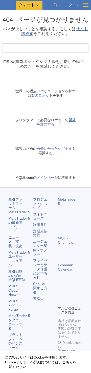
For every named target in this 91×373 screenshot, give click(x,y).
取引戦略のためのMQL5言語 (16, 275)
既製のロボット (40, 95)
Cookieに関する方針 (40, 288)
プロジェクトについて (40, 203)
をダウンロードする (19, 322)
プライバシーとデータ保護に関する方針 (40, 268)
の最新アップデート (19, 224)
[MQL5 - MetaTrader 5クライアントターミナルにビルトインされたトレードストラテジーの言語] (8, 5)
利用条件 (40, 225)
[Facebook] (61, 293)
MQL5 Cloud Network (14, 290)
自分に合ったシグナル (54, 149)
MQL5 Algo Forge (13, 305)
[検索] (56, 5)
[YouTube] (61, 301)
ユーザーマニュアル (19, 258)
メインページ (47, 177)
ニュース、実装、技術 (15, 241)
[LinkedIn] (69, 301)
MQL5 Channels (65, 240)
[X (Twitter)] (77, 293)
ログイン (72, 5)
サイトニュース (40, 216)
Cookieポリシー (17, 362)
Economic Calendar (66, 267)
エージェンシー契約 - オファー (40, 247)
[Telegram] (69, 293)
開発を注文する (56, 122)
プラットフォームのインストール (15, 341)
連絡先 (38, 299)
